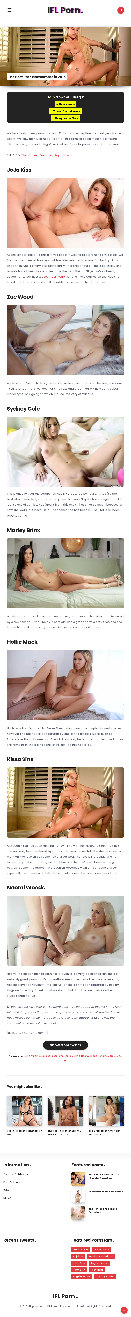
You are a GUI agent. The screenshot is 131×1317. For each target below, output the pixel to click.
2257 (6, 1190)
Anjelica (78, 1256)
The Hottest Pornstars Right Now (45, 155)
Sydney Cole (108, 1056)
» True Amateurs (65, 111)
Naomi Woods (90, 1056)
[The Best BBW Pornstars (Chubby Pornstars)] (78, 1179)
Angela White (81, 1276)
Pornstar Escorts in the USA (106, 1191)
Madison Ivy (80, 1249)
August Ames (99, 1263)
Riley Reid (97, 1269)
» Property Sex (65, 118)
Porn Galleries (12, 1182)
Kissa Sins (57, 1056)
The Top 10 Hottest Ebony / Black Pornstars (64, 1132)
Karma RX (79, 1269)
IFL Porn (63, 10)
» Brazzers (65, 104)
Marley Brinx (72, 1056)
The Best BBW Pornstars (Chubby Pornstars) (104, 1176)
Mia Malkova (101, 1249)
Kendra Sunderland (101, 1256)
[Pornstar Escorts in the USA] (78, 1196)
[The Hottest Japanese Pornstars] (78, 1213)
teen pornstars (55, 277)
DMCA (7, 1197)
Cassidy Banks (105, 1276)
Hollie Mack (31, 1056)
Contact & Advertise (16, 1174)
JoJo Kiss (44, 1056)
